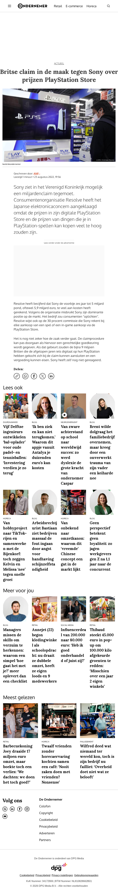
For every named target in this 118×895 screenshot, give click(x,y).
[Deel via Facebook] (34, 376)
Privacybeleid (42, 875)
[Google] (4, 809)
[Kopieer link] (17, 376)
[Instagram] (27, 809)
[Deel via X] (42, 376)
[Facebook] (19, 809)
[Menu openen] (9, 6)
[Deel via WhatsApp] (25, 376)
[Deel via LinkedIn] (51, 376)
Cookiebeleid (27, 875)
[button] (62, 875)
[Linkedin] (12, 809)
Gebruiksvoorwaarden (86, 875)
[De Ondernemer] (32, 6)
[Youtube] (4, 816)
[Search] (108, 6)
